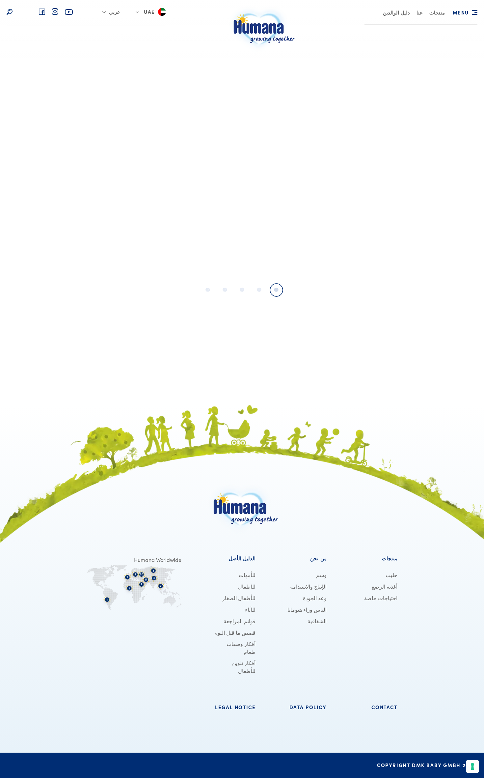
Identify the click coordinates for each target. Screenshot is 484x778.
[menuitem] (437, 13)
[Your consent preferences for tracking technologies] (472, 766)
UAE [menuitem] (149, 12)
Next (43, 176)
